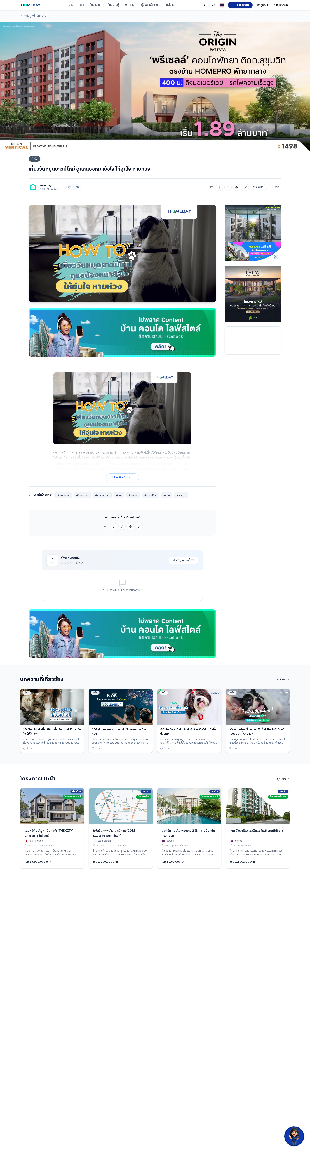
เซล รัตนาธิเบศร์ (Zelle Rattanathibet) (256, 831)
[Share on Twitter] (228, 187)
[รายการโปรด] (213, 5)
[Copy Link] (245, 187)
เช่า (82, 5)
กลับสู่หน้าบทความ (35, 15)
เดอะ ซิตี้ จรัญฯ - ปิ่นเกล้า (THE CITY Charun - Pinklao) (49, 833)
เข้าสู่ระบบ (262, 5)
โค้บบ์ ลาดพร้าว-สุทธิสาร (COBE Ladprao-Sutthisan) (114, 833)
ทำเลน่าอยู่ (113, 5)
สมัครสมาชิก (281, 5)
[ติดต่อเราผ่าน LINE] (294, 1136)
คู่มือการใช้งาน (149, 5)
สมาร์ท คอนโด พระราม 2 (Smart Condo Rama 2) (188, 833)
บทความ (130, 5)
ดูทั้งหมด (281, 679)
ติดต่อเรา (169, 5)
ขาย (71, 5)
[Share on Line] (236, 187)
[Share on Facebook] (219, 187)
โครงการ (95, 5)
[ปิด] (303, 1127)
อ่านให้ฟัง (260, 187)
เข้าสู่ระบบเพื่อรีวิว (185, 560)
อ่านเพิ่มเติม (120, 477)
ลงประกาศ (243, 5)
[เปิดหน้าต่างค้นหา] (205, 5)
